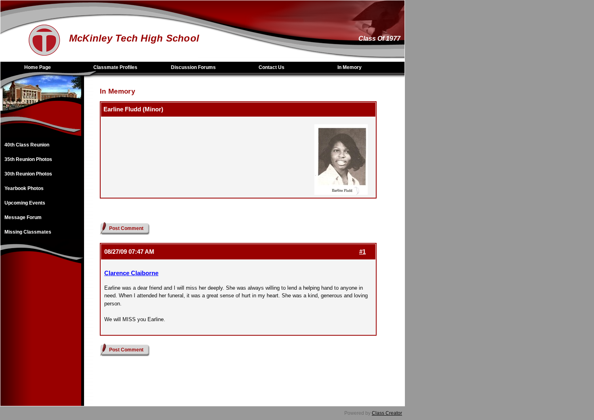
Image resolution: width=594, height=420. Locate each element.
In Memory (349, 67)
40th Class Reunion (26, 145)
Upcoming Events (24, 203)
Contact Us (271, 67)
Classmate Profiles (115, 67)
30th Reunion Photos (28, 174)
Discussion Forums (193, 67)
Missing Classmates (27, 232)
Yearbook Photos (24, 188)
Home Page (37, 67)
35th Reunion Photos (28, 159)
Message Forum (23, 217)
